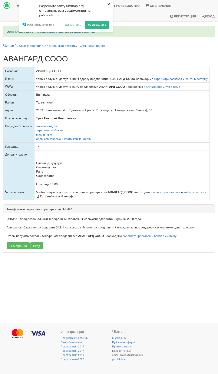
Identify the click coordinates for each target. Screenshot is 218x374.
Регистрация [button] (18, 246)
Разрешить (97, 24)
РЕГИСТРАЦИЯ (184, 16)
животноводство (47, 126)
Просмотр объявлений (74, 338)
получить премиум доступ (162, 86)
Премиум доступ (122, 346)
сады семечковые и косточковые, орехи (64, 138)
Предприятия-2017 (72, 350)
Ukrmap (8, 45)
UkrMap (121, 359)
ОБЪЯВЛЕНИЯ (160, 5)
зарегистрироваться (168, 78)
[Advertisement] (109, 286)
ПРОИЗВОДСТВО (126, 5)
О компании (119, 338)
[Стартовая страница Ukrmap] (6, 5)
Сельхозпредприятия (31, 45)
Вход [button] (36, 246)
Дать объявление (71, 342)
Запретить (73, 24)
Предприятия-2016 (72, 346)
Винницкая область (62, 45)
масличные (44, 134)
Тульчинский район (91, 45)
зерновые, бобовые (49, 130)
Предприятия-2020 (72, 359)
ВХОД (210, 16)
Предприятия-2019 (72, 355)
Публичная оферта (123, 342)
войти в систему (196, 78)
